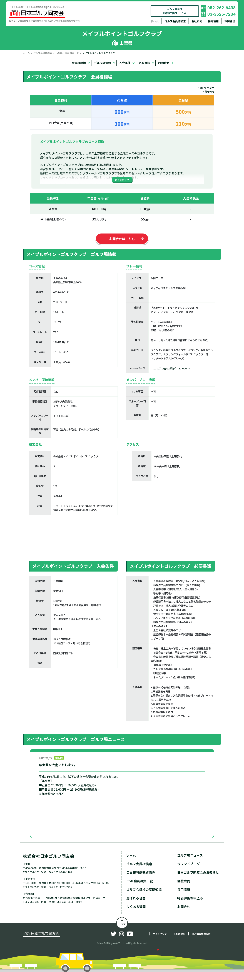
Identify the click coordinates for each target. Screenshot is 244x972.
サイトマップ (160, 933)
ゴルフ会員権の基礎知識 (144, 889)
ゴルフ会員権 (174, 11)
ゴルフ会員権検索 (175, 21)
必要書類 (144, 63)
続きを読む (121, 179)
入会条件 (125, 63)
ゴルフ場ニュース (190, 855)
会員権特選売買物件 (140, 872)
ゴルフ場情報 (102, 63)
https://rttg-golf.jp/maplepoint (170, 368)
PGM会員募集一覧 (139, 881)
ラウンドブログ (188, 863)
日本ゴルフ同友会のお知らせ (198, 872)
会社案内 (196, 21)
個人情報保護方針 (201, 933)
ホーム (155, 21)
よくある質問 (136, 906)
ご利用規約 (179, 933)
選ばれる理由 (136, 898)
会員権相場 (79, 63)
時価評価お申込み (190, 898)
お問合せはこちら (122, 238)
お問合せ (229, 21)
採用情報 (213, 21)
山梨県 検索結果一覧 (67, 53)
